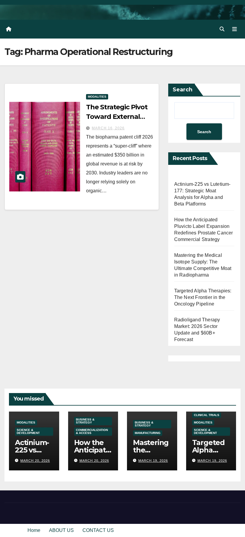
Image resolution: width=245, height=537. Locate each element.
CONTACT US (98, 530)
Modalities (97, 96)
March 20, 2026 (35, 460)
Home (33, 530)
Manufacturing (147, 433)
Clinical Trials (206, 415)
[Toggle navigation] (235, 29)
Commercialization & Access (92, 431)
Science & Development (28, 431)
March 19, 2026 (153, 460)
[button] (222, 29)
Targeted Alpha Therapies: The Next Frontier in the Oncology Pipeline (203, 297)
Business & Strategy (85, 421)
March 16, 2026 (108, 128)
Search (182, 89)
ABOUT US (61, 530)
